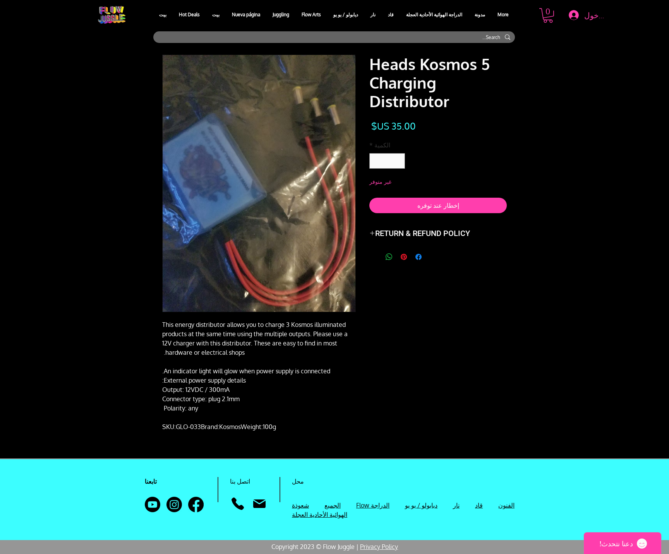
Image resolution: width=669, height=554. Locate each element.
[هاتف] (237, 504)
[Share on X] (374, 257)
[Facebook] (196, 504)
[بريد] (259, 504)
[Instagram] (174, 504)
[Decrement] (398, 161)
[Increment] (376, 161)
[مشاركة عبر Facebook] (418, 257)
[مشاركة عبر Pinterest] (403, 257)
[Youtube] (152, 504)
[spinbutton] (387, 161)
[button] (281, 15)
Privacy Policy (379, 547)
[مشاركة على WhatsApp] (389, 257)
